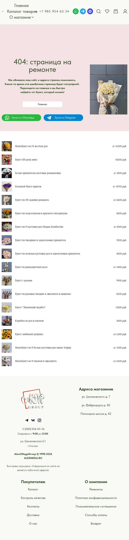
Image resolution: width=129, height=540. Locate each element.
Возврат (96, 523)
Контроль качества (33, 498)
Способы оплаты (96, 515)
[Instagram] (39, 420)
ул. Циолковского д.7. (33, 441)
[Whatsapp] (76, 11)
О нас (33, 523)
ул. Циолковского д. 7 (96, 396)
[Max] (90, 11)
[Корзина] (116, 11)
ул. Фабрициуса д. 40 (96, 405)
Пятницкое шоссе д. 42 (95, 413)
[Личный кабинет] (125, 11)
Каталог (33, 489)
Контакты (33, 506)
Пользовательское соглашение (96, 506)
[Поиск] (98, 11)
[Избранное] (107, 11)
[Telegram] (83, 11)
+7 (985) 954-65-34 (33, 429)
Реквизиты (96, 489)
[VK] (33, 420)
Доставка (33, 515)
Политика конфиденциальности (96, 498)
